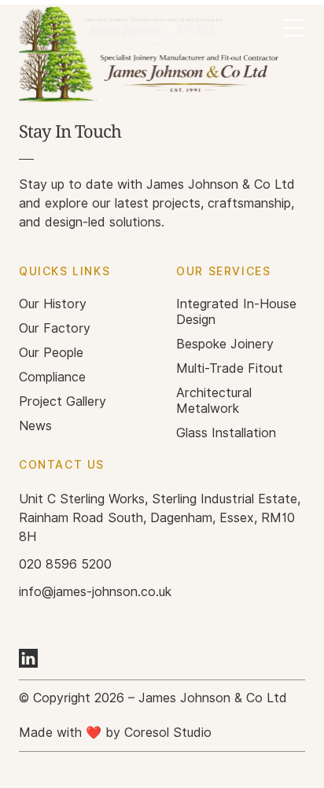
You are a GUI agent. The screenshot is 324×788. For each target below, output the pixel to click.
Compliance (52, 377)
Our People (51, 352)
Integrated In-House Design (236, 311)
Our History (53, 303)
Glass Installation (226, 432)
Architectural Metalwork (214, 400)
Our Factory (54, 328)
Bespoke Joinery (225, 344)
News (35, 425)
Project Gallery (62, 401)
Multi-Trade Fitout (229, 368)
